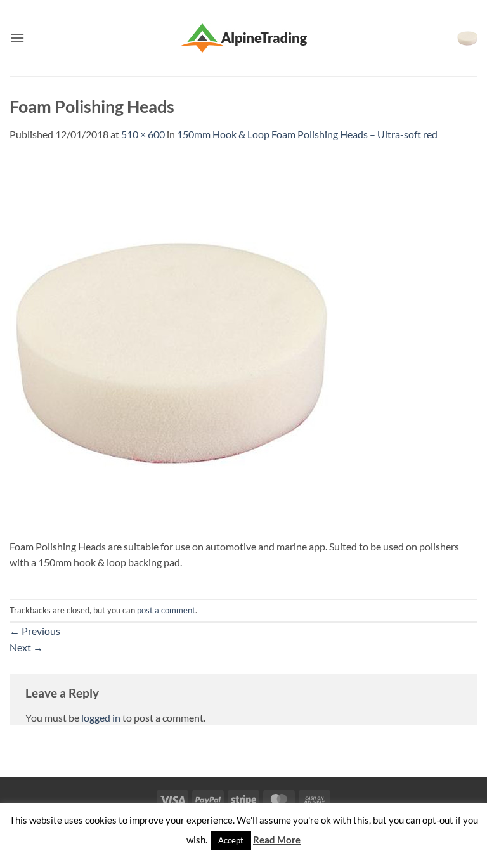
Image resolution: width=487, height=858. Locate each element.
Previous (35, 631)
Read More (277, 839)
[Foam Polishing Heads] (171, 347)
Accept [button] (231, 840)
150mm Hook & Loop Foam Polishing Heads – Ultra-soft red (307, 134)
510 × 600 (143, 134)
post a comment (166, 610)
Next (26, 647)
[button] (17, 37)
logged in (100, 718)
